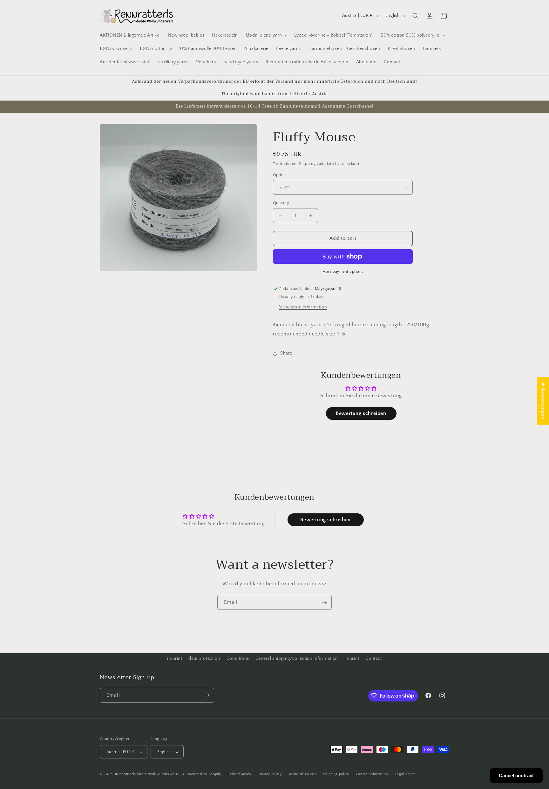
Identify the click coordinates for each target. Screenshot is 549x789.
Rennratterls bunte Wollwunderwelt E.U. (150, 774)
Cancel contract (516, 775)
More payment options (342, 272)
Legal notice (405, 774)
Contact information (372, 774)
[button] (266, 35)
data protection (204, 658)
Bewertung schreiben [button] (361, 413)
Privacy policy (270, 774)
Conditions (238, 658)
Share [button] (286, 353)
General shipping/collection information (296, 658)
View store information (303, 307)
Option (279, 175)
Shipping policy (336, 774)
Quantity (281, 203)
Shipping (307, 164)
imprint (174, 658)
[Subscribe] (324, 602)
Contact (373, 658)
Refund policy (239, 774)
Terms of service (302, 774)
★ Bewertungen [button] (543, 400)
